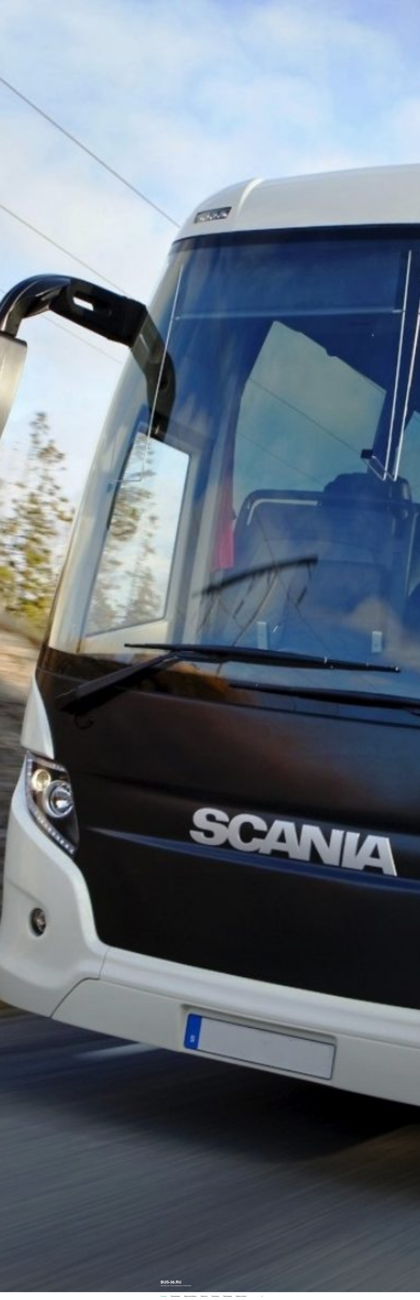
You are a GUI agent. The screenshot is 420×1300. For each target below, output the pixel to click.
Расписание (175, 1296)
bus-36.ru (171, 1282)
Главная (163, 1296)
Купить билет (241, 1296)
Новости (204, 1296)
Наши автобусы (190, 1296)
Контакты (215, 1296)
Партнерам (227, 1296)
